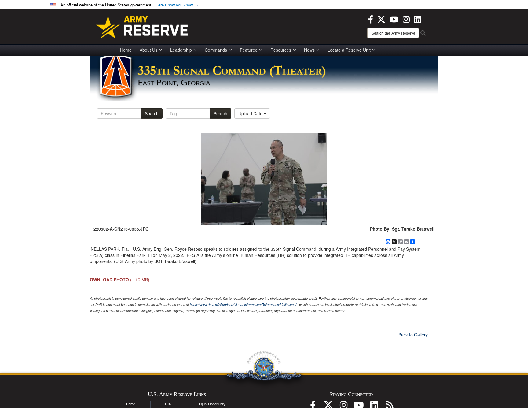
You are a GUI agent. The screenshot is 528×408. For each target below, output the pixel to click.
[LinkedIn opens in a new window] (417, 19)
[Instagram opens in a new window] (406, 19)
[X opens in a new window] (381, 19)
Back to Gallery (413, 335)
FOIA (167, 404)
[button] (178, 5)
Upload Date (251, 113)
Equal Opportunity (212, 404)
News (309, 50)
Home (126, 50)
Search (152, 113)
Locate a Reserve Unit (349, 50)
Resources (280, 50)
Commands (216, 50)
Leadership (181, 50)
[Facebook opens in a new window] (370, 19)
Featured (249, 50)
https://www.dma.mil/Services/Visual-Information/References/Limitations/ (243, 304)
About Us (148, 50)
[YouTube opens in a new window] (394, 19)
